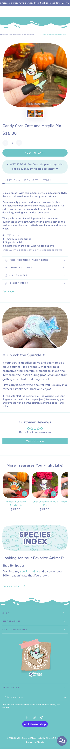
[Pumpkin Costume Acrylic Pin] (16, 485)
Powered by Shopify (35, 742)
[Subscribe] (66, 697)
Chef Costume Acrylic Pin (45, 503)
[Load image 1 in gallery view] (31, 113)
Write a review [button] (35, 441)
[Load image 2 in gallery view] (39, 113)
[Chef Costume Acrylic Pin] (45, 485)
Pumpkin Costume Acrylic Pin (16, 503)
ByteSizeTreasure (21, 738)
